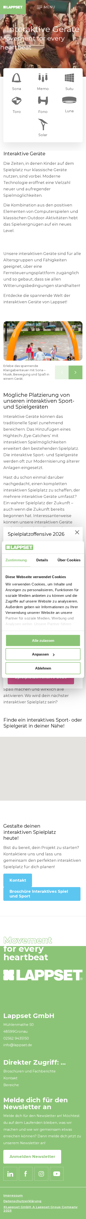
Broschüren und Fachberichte (29, 1071)
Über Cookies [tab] (69, 560)
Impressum (13, 1195)
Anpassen (40, 654)
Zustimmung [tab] (16, 560)
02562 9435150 (16, 1038)
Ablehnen (43, 668)
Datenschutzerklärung (22, 1201)
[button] (62, 372)
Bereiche (11, 1085)
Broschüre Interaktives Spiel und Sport (39, 893)
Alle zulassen (43, 641)
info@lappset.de (17, 1045)
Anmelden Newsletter (32, 1156)
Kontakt (18, 880)
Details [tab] (42, 560)
